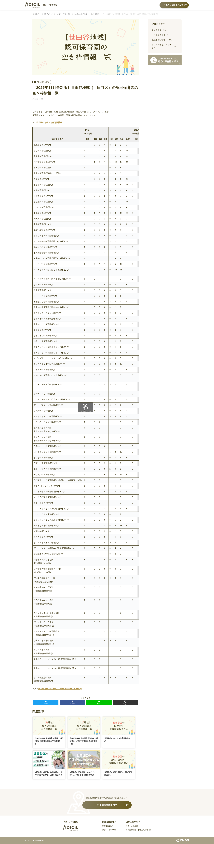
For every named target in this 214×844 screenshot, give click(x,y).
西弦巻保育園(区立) (42, 196)
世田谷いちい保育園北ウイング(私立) (50, 347)
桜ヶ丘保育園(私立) (42, 284)
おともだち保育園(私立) (44, 264)
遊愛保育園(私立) (41, 330)
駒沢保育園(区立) (41, 219)
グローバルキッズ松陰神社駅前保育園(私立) (53, 548)
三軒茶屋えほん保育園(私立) (46, 452)
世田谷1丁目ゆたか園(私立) (46, 486)
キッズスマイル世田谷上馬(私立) (48, 364)
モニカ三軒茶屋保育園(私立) (46, 497)
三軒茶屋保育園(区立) (43, 162)
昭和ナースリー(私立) (43, 394)
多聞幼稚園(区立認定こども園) (47, 554)
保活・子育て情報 (50, 5)
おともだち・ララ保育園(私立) (47, 416)
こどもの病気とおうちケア (165, 46)
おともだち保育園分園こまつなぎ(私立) (51, 279)
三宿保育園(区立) (41, 151)
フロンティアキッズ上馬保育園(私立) (50, 520)
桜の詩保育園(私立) (42, 411)
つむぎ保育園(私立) (42, 537)
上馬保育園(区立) (41, 224)
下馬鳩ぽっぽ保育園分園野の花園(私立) (51, 258)
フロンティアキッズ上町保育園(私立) (50, 508)
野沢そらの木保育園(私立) (45, 525)
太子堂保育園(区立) (42, 156)
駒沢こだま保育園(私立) (44, 341)
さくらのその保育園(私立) (45, 236)
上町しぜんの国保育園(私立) (46, 469)
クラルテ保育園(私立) (43, 369)
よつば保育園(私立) (42, 457)
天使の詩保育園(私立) (43, 474)
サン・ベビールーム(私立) (45, 543)
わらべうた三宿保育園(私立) (46, 422)
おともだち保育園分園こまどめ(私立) (50, 270)
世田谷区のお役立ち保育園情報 (48, 122)
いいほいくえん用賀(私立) (45, 514)
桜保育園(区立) (40, 179)
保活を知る (160, 30)
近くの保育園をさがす (173, 5)
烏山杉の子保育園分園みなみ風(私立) (50, 307)
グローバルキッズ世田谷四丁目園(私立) (51, 399)
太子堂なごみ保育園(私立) (45, 302)
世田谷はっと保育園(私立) (45, 324)
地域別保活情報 (43, 82)
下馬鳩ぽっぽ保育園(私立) (45, 253)
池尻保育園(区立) (41, 145)
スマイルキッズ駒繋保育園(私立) (48, 491)
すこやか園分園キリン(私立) (46, 313)
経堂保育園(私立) (41, 290)
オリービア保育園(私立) (44, 296)
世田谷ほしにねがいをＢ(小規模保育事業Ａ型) (54, 668)
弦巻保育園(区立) (41, 190)
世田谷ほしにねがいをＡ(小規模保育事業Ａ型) (54, 659)
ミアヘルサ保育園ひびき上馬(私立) (49, 375)
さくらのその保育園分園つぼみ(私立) (50, 241)
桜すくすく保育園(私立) (44, 335)
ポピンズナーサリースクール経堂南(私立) (52, 358)
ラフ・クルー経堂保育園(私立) (47, 384)
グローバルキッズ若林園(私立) (47, 405)
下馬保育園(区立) (41, 213)
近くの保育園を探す (107, 805)
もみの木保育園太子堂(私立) (46, 318)
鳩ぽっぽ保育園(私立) (43, 230)
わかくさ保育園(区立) (43, 207)
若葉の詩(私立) (40, 531)
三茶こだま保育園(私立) (44, 463)
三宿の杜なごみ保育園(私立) (46, 446)
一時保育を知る (161, 35)
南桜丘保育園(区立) (42, 202)
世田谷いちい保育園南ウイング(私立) (50, 353)
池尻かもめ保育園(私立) (44, 247)
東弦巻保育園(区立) (42, 185)
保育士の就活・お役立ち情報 (137, 830)
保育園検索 (106, 826)
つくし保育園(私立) (42, 503)
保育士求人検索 (132, 826)
